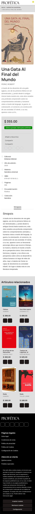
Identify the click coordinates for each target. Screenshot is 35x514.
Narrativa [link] (7, 198)
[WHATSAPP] (3, 425)
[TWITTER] (12, 425)
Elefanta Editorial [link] (10, 159)
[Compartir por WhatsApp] (13, 148)
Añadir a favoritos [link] (11, 137)
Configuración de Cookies (9, 450)
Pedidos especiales (7, 464)
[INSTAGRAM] (17, 425)
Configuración (17, 509)
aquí (11, 496)
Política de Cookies (7, 447)
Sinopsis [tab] (17, 207)
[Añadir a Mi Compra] (5, 320)
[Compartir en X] (9, 148)
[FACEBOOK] (7, 425)
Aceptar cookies (17, 501)
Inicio (3, 7)
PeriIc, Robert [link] (8, 84)
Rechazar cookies (17, 505)
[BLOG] (22, 425)
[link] (10, 320)
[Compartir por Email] (17, 148)
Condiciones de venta (8, 440)
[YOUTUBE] (26, 425)
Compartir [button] (9, 140)
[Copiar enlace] (21, 148)
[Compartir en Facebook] (6, 148)
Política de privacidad (8, 443)
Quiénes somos (6, 460)
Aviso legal (5, 436)
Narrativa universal (14, 7)
